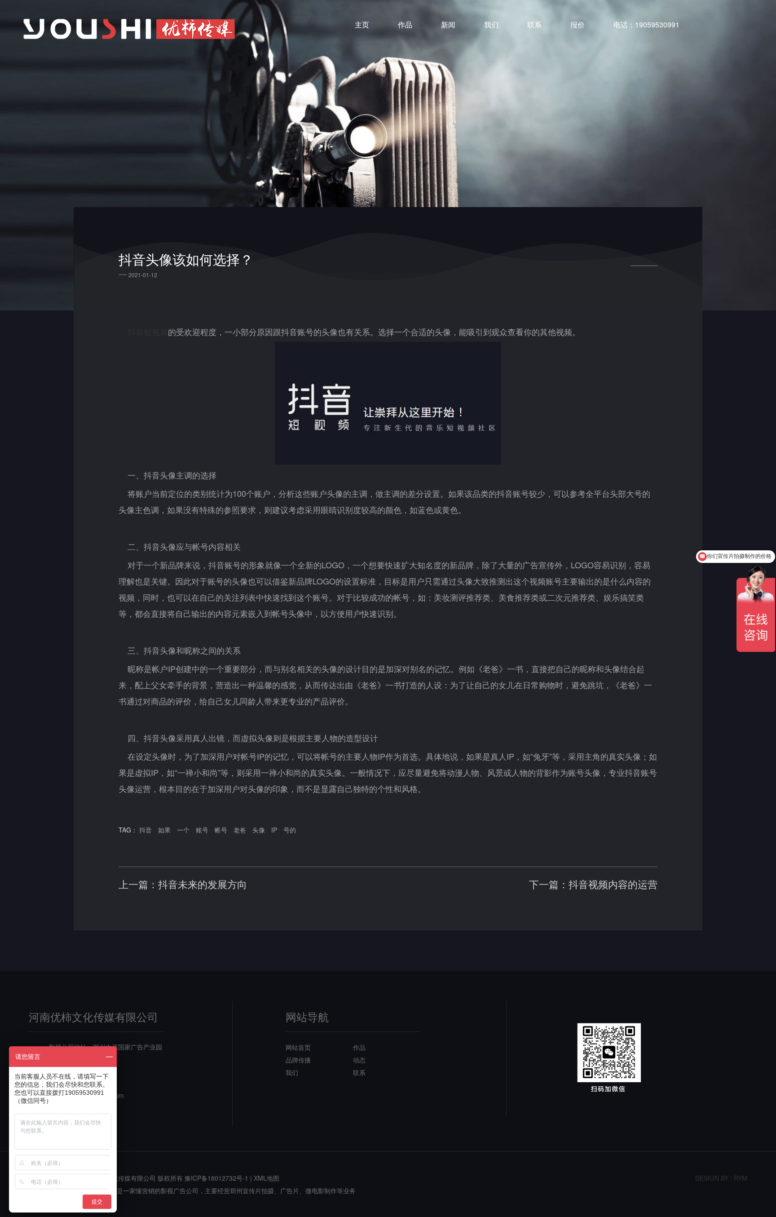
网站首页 (298, 1047)
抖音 (145, 829)
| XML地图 (264, 1177)
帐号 (221, 829)
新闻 (448, 24)
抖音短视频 (148, 331)
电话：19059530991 (646, 24)
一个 (183, 829)
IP (274, 829)
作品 (405, 24)
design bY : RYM (721, 1177)
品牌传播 (298, 1059)
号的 (289, 829)
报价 (577, 24)
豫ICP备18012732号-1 (216, 1177)
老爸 (240, 829)
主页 (362, 24)
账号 (202, 829)
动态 (359, 1059)
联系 (534, 24)
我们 (491, 24)
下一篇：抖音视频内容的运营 (593, 884)
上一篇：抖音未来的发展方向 (183, 884)
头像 (258, 829)
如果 (164, 829)
